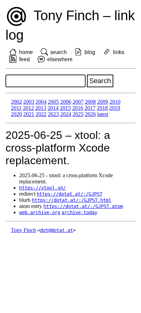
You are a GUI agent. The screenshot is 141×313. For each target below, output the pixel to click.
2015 (65, 108)
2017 (90, 108)
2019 (114, 108)
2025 (78, 114)
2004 (41, 102)
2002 (16, 102)
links (118, 52)
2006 (65, 102)
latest (102, 114)
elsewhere (60, 59)
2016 (77, 108)
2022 (41, 114)
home (26, 52)
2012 (28, 108)
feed (24, 59)
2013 (40, 108)
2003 (28, 102)
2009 (102, 102)
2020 (16, 114)
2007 (78, 102)
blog (90, 52)
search (58, 52)
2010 (115, 102)
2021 (28, 114)
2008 (90, 102)
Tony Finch (23, 230)
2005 (53, 102)
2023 (53, 114)
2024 (65, 114)
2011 (16, 108)
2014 (53, 108)
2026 (90, 114)
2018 (102, 108)
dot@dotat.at (56, 230)
